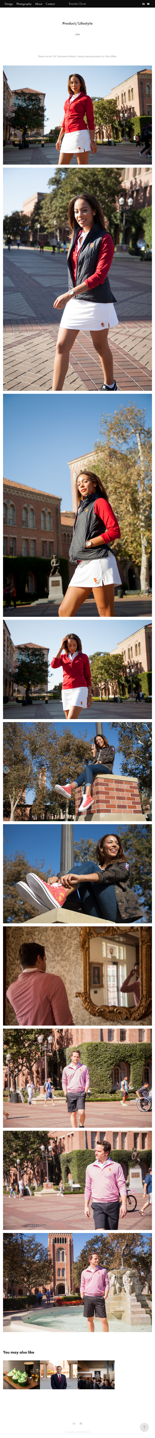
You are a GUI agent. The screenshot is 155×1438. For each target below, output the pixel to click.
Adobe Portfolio (83, 1431)
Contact (50, 4)
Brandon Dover (77, 3)
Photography (23, 4)
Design (9, 4)
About (38, 4)
